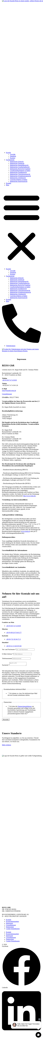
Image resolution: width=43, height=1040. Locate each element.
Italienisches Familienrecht (18, 172)
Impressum (9, 923)
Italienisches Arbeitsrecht (18, 178)
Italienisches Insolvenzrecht (18, 181)
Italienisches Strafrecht (17, 163)
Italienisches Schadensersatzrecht (20, 176)
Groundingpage (7, 394)
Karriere (12, 158)
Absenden (6, 719)
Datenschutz (10, 927)
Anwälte (12, 154)
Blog (7, 185)
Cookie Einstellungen (13, 929)
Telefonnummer (7, 658)
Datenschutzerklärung (25, 706)
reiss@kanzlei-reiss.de (9, 390)
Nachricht (5, 665)
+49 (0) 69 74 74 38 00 (9, 380)
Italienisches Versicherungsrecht (20, 174)
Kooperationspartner (12, 921)
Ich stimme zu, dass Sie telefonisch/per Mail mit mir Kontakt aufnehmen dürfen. (22, 694)
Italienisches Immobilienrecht (19, 165)
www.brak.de (25, 531)
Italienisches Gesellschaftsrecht (20, 167)
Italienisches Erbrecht (17, 161)
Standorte (13, 156)
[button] (21, 227)
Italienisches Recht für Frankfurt (20, 169)
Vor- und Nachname (9, 649)
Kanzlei (8, 152)
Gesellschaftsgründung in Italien (20, 170)
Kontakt (8, 183)
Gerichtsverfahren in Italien (18, 179)
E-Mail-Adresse (7, 654)
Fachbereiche (10, 160)
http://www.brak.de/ (29, 496)
